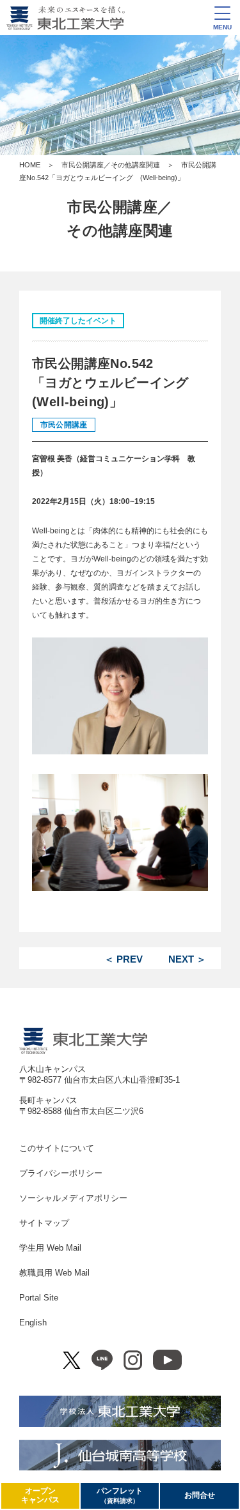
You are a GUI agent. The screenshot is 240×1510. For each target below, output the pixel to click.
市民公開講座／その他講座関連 (110, 165)
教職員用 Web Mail (54, 1272)
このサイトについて (56, 1148)
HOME (29, 165)
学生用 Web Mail (50, 1248)
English (33, 1322)
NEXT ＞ (187, 959)
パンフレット (120, 1495)
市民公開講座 (63, 424)
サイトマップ (44, 1223)
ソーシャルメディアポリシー (73, 1198)
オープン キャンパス (40, 1495)
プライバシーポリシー (60, 1173)
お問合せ (199, 1495)
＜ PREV (123, 959)
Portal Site (38, 1297)
